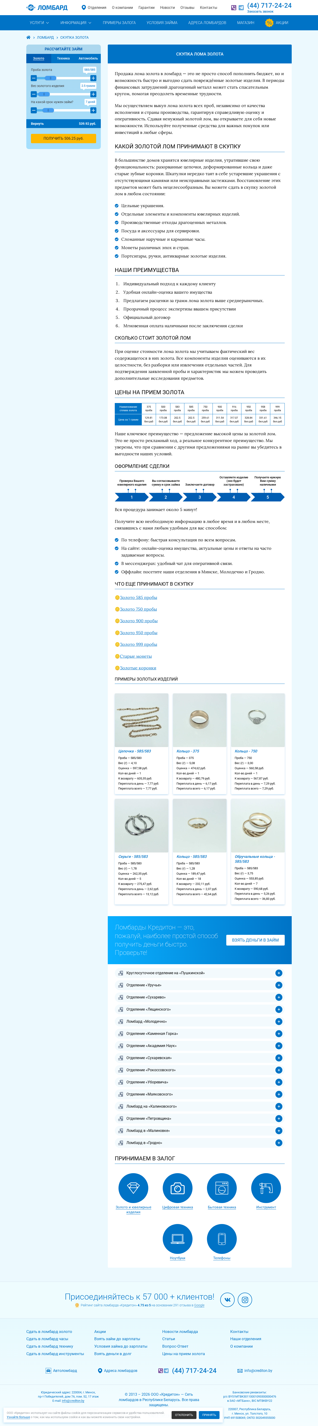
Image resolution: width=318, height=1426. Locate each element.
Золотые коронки (138, 668)
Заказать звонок (260, 11)
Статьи (168, 1338)
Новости (167, 7)
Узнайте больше (18, 1417)
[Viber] (233, 7)
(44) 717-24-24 (269, 5)
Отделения (97, 7)
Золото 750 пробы (138, 609)
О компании (122, 7)
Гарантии (147, 7)
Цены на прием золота (183, 1353)
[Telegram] (241, 7)
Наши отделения (245, 1338)
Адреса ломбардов (120, 1371)
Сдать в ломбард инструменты (55, 1353)
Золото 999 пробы (138, 644)
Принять (209, 1415)
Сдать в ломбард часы (47, 1338)
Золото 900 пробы (139, 620)
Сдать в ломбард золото (49, 1331)
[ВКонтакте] (227, 1300)
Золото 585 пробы (138, 597)
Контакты (208, 7)
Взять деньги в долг (113, 1353)
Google (199, 1305)
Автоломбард (65, 1371)
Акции (100, 1331)
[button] (34, 78)
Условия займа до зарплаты (120, 1346)
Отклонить (184, 1415)
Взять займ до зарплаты (117, 1338)
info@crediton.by (258, 1371)
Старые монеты (136, 656)
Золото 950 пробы (138, 632)
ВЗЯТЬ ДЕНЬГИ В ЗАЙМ (255, 940)
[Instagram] (245, 1300)
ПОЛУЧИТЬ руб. (64, 138)
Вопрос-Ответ (175, 1346)
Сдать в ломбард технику (49, 1346)
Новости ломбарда (180, 1331)
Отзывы (187, 7)
